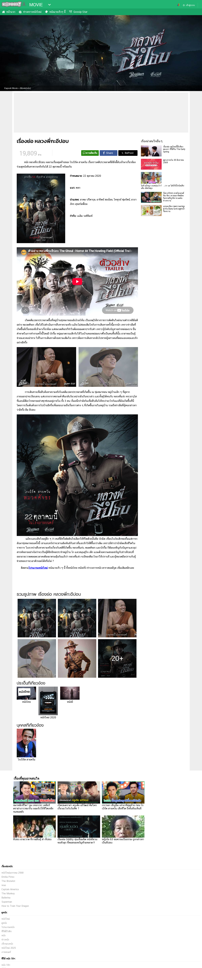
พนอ (3, 885)
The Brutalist (8, 881)
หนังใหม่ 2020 (48, 717)
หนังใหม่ (5, 918)
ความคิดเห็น (91, 153)
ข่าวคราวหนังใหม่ (32, 11)
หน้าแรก (10, 11)
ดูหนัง (4, 923)
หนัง (3, 935)
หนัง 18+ (5, 965)
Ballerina (5, 897)
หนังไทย (26, 701)
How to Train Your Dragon (15, 906)
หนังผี (70, 701)
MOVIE (36, 4)
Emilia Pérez (7, 876)
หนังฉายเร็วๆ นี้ (57, 11)
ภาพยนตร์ (6, 952)
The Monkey (8, 893)
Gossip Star (80, 11)
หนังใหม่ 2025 (8, 948)
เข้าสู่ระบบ (190, 5)
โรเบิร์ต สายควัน (26, 759)
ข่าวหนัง (5, 939)
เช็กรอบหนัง (7, 943)
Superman (6, 901)
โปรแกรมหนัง (7, 927)
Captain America (10, 889)
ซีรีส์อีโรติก (6, 931)
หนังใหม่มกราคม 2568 (12, 872)
